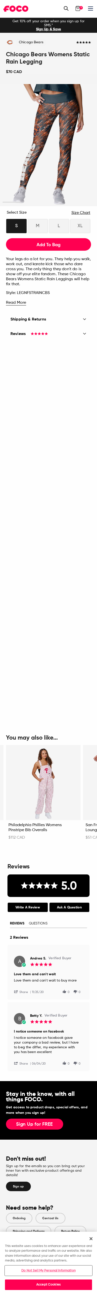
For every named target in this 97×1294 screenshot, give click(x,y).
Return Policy (70, 1231)
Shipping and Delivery (29, 1231)
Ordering (19, 1218)
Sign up (18, 1186)
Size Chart (80, 213)
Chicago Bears (31, 42)
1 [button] (12, 202)
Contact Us (50, 1218)
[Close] (91, 1238)
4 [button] (67, 202)
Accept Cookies (48, 1284)
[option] (48, 25)
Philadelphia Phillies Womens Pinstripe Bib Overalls (35, 827)
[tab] (27, 907)
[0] (77, 8)
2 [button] (30, 202)
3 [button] (48, 202)
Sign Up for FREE (34, 1124)
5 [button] (85, 202)
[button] (23, 991)
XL (80, 226)
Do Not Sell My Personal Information (48, 1270)
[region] (48, 1263)
